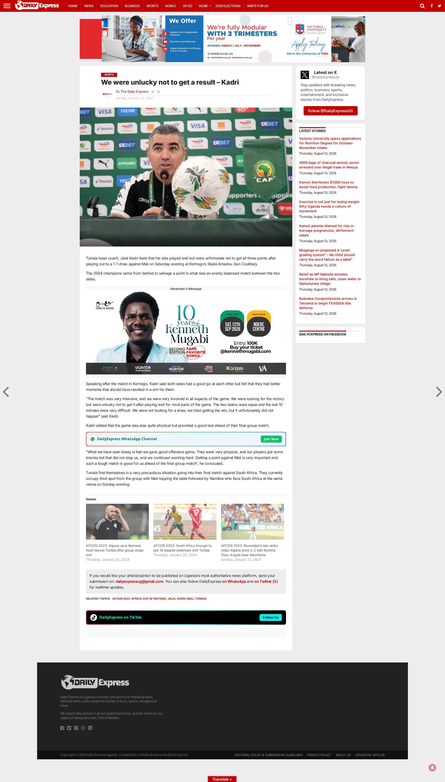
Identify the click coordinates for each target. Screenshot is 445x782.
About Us (343, 755)
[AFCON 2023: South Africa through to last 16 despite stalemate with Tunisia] (184, 522)
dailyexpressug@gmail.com (139, 581)
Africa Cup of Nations (148, 598)
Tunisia (201, 598)
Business (132, 6)
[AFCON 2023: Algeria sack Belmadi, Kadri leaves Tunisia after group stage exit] (117, 522)
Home (73, 6)
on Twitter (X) (266, 581)
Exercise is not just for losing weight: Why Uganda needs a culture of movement (329, 206)
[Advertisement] (222, 706)
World (170, 6)
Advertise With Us (370, 755)
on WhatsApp (234, 581)
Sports (152, 6)
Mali (190, 598)
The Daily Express (135, 91)
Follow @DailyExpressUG (330, 110)
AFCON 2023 (121, 598)
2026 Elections (227, 6)
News (88, 6)
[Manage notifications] (432, 767)
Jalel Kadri (176, 598)
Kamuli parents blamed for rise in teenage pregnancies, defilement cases (326, 230)
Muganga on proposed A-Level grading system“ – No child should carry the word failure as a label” (327, 254)
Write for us (257, 6)
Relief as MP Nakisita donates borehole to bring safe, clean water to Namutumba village (330, 278)
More (203, 6)
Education (109, 6)
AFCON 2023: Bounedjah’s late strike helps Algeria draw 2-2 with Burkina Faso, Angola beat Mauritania (249, 550)
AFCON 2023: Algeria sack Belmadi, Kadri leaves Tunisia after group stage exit (114, 550)
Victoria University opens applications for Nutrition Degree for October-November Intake (330, 143)
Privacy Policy (319, 755)
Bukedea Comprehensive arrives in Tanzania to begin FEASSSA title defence (328, 303)
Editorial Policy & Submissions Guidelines (269, 755)
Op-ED (187, 6)
